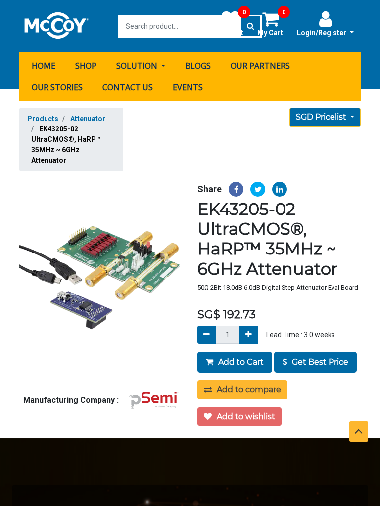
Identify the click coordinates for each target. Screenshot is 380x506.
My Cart (271, 23)
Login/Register (322, 33)
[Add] (248, 335)
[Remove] (206, 335)
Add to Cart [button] (240, 362)
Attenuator (87, 119)
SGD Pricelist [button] (322, 117)
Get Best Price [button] (319, 362)
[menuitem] (43, 65)
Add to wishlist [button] (245, 416)
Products (42, 119)
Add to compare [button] (248, 389)
